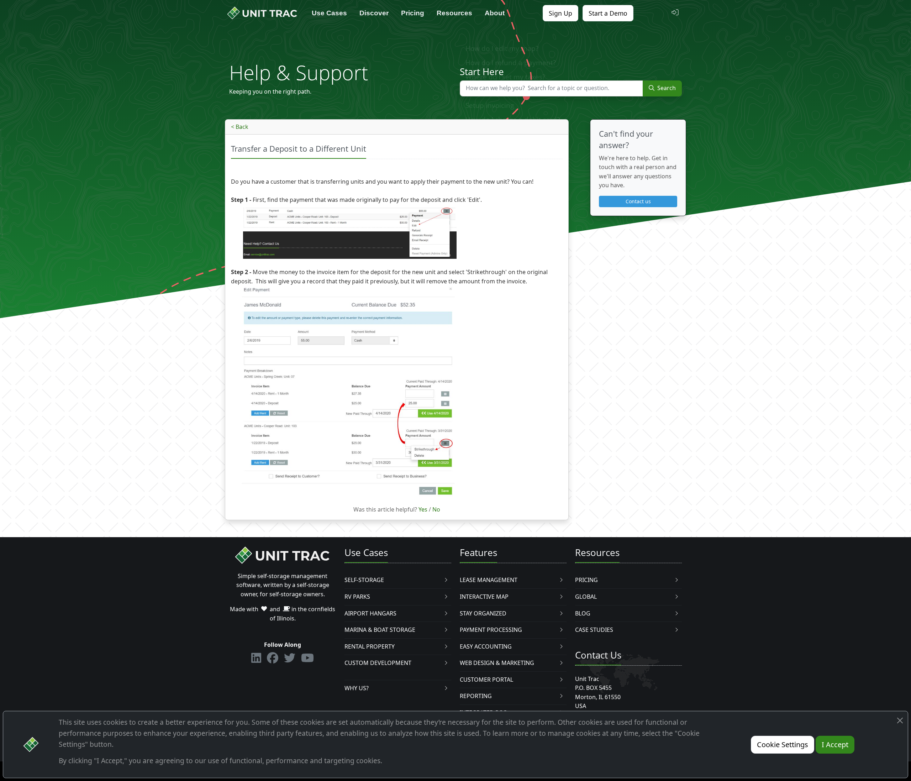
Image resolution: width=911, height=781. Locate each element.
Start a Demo (608, 13)
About (495, 13)
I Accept (835, 744)
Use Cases (329, 13)
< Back (239, 127)
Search (666, 88)
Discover (374, 13)
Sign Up (560, 13)
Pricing (412, 13)
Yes (422, 509)
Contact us (638, 201)
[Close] (900, 720)
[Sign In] (675, 12)
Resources (454, 13)
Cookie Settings (782, 744)
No (436, 509)
